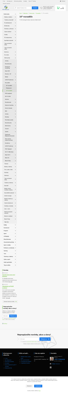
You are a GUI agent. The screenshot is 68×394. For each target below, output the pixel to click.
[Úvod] (7, 8)
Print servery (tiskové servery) (9, 139)
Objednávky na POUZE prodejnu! (8, 287)
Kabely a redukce (8, 17)
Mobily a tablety (8, 166)
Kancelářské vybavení (9, 192)
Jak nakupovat (9, 1)
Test (5, 253)
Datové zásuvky (8, 108)
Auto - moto (7, 209)
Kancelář (6, 185)
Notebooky (6, 25)
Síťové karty (7, 125)
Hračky (6, 34)
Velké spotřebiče (8, 262)
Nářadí (6, 77)
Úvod (20, 13)
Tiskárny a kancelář (8, 20)
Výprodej (6, 222)
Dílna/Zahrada (7, 239)
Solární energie (7, 195)
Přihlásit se (13, 316)
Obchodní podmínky (18, 1)
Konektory (7, 143)
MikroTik (7, 157)
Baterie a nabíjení (8, 216)
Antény (6, 60)
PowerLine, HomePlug (7, 67)
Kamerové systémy (9, 105)
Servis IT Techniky (32, 1)
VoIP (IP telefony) (9, 146)
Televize (6, 163)
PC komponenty (8, 37)
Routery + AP (8, 74)
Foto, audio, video (8, 169)
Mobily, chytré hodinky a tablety (8, 189)
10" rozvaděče (9, 90)
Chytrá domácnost (8, 203)
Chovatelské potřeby (9, 242)
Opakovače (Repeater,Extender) (9, 135)
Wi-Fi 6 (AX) (8, 96)
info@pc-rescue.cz (56, 363)
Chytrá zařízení (7, 31)
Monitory (6, 52)
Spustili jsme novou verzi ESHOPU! (8, 275)
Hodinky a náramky (8, 206)
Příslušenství (8, 88)
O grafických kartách (25, 363)
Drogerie (6, 230)
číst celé (10, 281)
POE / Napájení (8, 149)
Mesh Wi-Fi (7, 155)
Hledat (35, 8)
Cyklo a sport (7, 259)
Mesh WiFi (7, 71)
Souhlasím (38, 386)
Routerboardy (8, 63)
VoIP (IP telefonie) (9, 79)
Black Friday (8, 160)
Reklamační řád (8, 368)
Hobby (5, 225)
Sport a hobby (7, 245)
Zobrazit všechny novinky (9, 301)
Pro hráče (6, 55)
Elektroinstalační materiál (8, 212)
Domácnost (6, 227)
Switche (7, 99)
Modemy (7, 117)
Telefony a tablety (8, 256)
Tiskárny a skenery (8, 182)
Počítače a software (8, 28)
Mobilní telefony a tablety (8, 199)
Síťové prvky (7, 57)
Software (6, 175)
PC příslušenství (8, 23)
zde (39, 390)
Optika (6, 131)
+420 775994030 (47, 8)
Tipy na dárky (7, 265)
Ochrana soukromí (6, 3)
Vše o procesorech (25, 360)
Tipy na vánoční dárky (8, 44)
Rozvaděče (7, 82)
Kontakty (25, 1)
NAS (6, 111)
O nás (4, 1)
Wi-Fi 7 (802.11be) (9, 152)
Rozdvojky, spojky (9, 120)
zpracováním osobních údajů (31, 341)
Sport (5, 233)
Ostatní (7, 128)
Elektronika (6, 14)
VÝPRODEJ (6, 236)
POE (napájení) (8, 93)
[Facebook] (51, 367)
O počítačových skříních (26, 361)
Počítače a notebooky (9, 248)
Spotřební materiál (8, 40)
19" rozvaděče (9, 85)
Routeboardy (8, 102)
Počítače (6, 172)
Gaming (6, 250)
